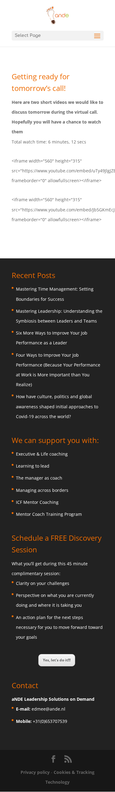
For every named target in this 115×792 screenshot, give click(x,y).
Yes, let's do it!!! (57, 660)
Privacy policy (36, 772)
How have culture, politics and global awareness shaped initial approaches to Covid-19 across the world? (57, 406)
